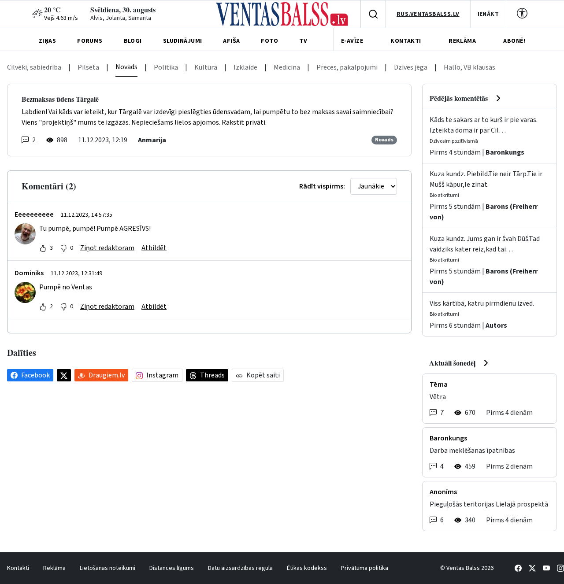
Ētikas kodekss (307, 568)
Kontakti (18, 568)
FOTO (269, 41)
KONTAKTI (405, 41)
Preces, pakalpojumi (347, 67)
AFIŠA (231, 41)
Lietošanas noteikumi (107, 568)
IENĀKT (488, 14)
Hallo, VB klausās (469, 67)
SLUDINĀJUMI (182, 41)
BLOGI (133, 41)
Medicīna (287, 67)
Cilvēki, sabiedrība (34, 67)
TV (303, 41)
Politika (166, 67)
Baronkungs (505, 152)
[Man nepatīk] (63, 248)
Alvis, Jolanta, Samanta (120, 18)
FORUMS (90, 41)
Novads (126, 67)
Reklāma (54, 568)
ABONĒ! (514, 41)
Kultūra (205, 67)
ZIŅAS (47, 41)
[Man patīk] (42, 248)
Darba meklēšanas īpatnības (472, 450)
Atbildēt (154, 248)
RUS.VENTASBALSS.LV (428, 14)
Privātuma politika (364, 568)
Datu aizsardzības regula (240, 568)
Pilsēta (88, 67)
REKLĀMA (462, 41)
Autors (496, 325)
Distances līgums (171, 568)
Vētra (438, 397)
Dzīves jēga (410, 67)
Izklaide (245, 67)
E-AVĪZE (352, 41)
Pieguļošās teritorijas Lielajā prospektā (489, 504)
